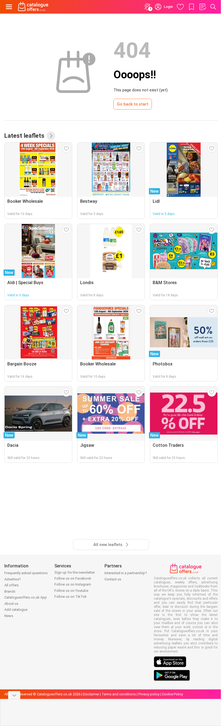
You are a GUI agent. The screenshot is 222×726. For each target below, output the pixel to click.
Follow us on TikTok (70, 597)
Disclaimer (91, 694)
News (8, 616)
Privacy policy (148, 694)
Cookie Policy (172, 694)
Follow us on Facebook (72, 578)
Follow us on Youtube (71, 591)
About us (11, 604)
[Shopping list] (202, 6)
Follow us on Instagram (72, 584)
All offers (11, 585)
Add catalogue (15, 610)
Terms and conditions (119, 694)
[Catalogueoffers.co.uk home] (33, 7)
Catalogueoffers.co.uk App (25, 597)
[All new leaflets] (51, 135)
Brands (9, 591)
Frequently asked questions (26, 573)
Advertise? (12, 579)
